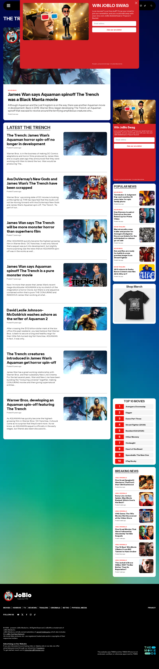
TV (24, 608)
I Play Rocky (131, 461)
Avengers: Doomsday (135, 406)
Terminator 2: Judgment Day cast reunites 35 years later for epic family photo (125, 198)
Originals (55, 608)
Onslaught (130, 443)
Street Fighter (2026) (136, 425)
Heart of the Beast (134, 449)
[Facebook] (26, 614)
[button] (8, 5)
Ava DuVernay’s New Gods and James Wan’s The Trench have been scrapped (32, 183)
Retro (66, 608)
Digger (129, 412)
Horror (17, 608)
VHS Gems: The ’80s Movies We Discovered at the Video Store (125, 516)
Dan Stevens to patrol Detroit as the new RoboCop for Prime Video (124, 215)
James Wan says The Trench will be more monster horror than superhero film (30, 227)
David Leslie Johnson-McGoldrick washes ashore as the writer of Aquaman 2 (32, 314)
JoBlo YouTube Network (15, 634)
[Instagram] (141, 6)
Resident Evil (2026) (135, 431)
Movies (6, 608)
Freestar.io (40, 648)
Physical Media (79, 608)
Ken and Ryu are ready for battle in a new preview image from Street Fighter (124, 254)
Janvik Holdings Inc (43, 632)
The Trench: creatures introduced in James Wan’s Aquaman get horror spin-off (31, 358)
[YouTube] (18, 614)
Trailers (43, 608)
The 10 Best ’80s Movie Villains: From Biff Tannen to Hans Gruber (125, 549)
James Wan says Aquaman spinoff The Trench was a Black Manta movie (53, 97)
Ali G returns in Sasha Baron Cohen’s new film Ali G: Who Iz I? (124, 271)
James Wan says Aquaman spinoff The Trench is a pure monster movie (30, 270)
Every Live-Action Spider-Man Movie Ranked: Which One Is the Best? (125, 499)
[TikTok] (145, 6)
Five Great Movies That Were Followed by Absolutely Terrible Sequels (125, 532)
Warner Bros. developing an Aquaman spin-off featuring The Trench (30, 404)
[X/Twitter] (22, 614)
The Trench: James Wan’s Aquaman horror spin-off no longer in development (31, 139)
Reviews (32, 608)
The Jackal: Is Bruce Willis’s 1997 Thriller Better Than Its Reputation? (124, 566)
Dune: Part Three (133, 419)
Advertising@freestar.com (34, 650)
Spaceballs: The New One (137, 455)
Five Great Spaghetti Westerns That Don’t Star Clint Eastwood (124, 482)
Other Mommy (132, 437)
